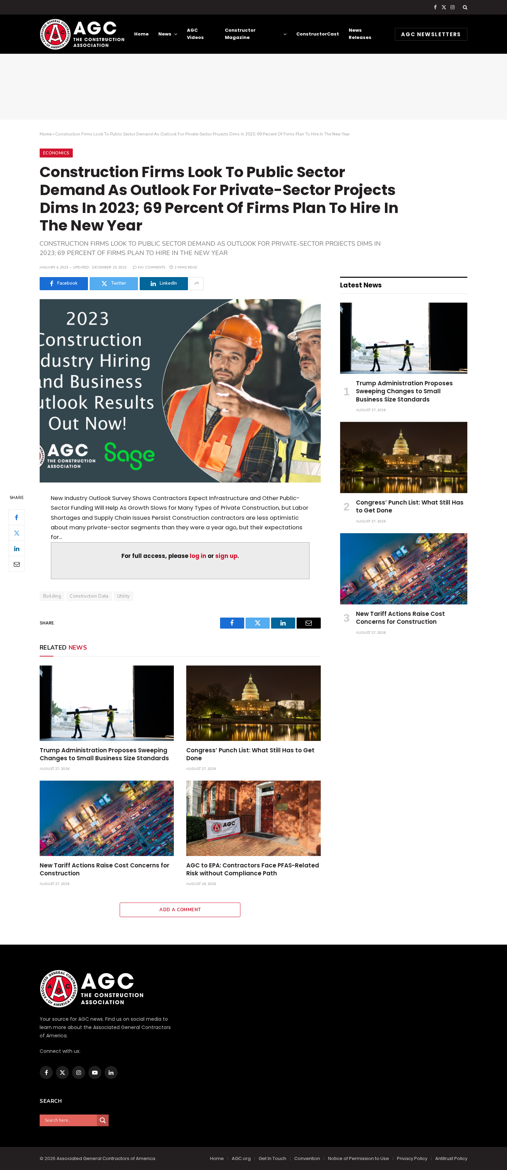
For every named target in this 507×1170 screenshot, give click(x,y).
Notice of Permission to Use (358, 1158)
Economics (56, 153)
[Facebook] (16, 518)
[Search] (464, 7)
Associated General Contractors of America (106, 1158)
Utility (123, 596)
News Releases (360, 34)
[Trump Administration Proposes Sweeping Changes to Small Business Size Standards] (107, 703)
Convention (307, 1158)
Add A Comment (180, 910)
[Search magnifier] (103, 1120)
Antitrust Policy (451, 1158)
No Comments (151, 267)
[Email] (16, 564)
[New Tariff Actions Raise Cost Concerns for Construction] (107, 818)
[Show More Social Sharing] (196, 283)
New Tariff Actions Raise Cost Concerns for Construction (104, 869)
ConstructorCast (317, 34)
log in (198, 556)
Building (52, 596)
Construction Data (89, 596)
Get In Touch (272, 1158)
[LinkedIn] (16, 549)
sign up (226, 556)
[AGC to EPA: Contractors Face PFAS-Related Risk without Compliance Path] (253, 818)
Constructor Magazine (240, 34)
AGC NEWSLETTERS (431, 34)
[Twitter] (16, 533)
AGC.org (241, 1158)
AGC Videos (195, 34)
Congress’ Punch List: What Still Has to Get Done (250, 754)
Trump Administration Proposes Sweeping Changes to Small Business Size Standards (104, 754)
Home (141, 34)
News (164, 34)
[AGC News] (82, 34)
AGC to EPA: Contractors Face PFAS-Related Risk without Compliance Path (252, 869)
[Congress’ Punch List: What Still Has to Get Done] (253, 703)
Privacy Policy (412, 1158)
